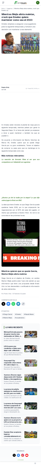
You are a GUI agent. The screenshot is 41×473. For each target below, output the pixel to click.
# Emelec (18, 314)
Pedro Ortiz (5, 87)
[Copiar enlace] (23, 304)
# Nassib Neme (29, 314)
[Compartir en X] (3, 304)
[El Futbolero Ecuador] (20, 2)
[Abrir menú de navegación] (3, 2)
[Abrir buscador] (37, 2)
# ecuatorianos (19, 318)
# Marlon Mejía (7, 318)
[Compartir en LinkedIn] (18, 304)
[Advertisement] (20, 69)
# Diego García (7, 314)
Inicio (3, 8)
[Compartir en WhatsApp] (13, 304)
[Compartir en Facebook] (8, 304)
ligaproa (9, 8)
